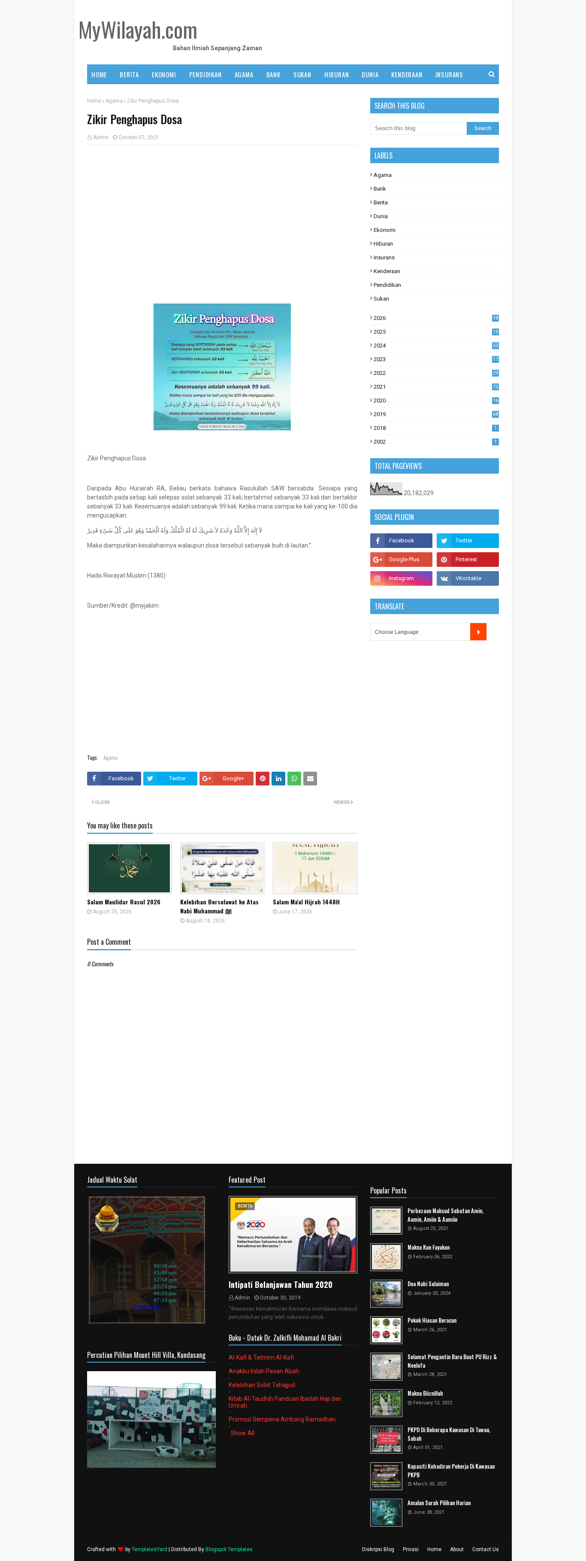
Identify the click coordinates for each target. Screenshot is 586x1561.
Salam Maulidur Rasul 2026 (123, 901)
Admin (101, 137)
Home (94, 101)
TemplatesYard (149, 1549)
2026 (436, 318)
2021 (436, 386)
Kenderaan (387, 271)
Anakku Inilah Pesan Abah (264, 1371)
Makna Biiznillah (425, 1393)
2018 (435, 428)
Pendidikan (387, 285)
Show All (242, 1433)
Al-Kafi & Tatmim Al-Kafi (261, 1357)
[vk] (468, 578)
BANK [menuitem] (273, 74)
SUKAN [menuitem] (302, 74)
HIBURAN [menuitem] (336, 74)
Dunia (381, 216)
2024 (436, 345)
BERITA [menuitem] (129, 74)
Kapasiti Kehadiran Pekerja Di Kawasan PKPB (451, 1470)
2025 (436, 332)
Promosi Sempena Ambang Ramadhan (282, 1419)
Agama (114, 101)
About (457, 1549)
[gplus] (401, 559)
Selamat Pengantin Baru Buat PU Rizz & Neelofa (452, 1361)
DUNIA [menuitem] (370, 74)
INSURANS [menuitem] (449, 74)
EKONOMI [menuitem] (164, 74)
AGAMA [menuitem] (244, 74)
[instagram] (401, 578)
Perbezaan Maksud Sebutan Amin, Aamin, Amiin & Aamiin (445, 1215)
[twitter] (468, 540)
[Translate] (478, 631)
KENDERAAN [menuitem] (406, 74)
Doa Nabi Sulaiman (428, 1284)
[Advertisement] (222, 214)
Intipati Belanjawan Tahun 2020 (280, 1284)
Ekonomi (385, 230)
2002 (435, 441)
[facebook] (401, 540)
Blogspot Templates (229, 1549)
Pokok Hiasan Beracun (432, 1320)
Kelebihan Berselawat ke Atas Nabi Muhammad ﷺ (219, 906)
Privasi (411, 1549)
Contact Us (485, 1549)
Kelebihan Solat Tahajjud (262, 1384)
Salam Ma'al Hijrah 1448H (306, 901)
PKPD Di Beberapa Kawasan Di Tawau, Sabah (449, 1434)
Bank (380, 189)
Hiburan (383, 243)
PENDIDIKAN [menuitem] (205, 74)
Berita (381, 202)
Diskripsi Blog (378, 1549)
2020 (436, 400)
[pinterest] (468, 559)
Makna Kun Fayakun (429, 1247)
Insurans (384, 257)
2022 (436, 373)
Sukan (381, 298)
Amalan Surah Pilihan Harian (439, 1503)
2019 (436, 414)
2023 (436, 359)
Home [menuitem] (99, 74)
